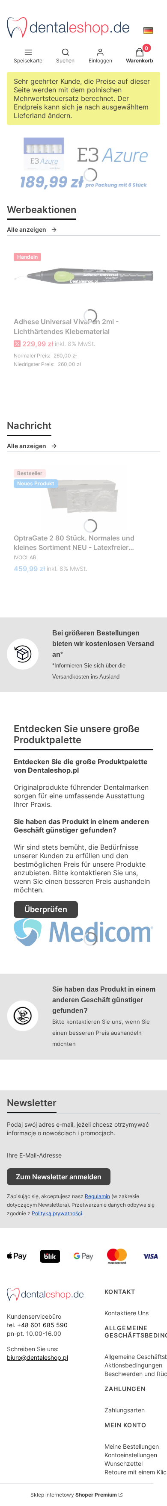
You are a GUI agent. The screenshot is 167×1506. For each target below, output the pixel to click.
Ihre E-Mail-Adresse (34, 1155)
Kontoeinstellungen (130, 1455)
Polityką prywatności (57, 1213)
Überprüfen (45, 909)
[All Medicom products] (83, 942)
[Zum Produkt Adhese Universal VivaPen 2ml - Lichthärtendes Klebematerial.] (83, 281)
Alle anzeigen (26, 229)
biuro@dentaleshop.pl (37, 1357)
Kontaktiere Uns (126, 1313)
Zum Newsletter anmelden (58, 1176)
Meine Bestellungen (131, 1446)
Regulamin (97, 1196)
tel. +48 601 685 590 (37, 1325)
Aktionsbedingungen (133, 1365)
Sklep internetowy (73, 1494)
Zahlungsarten (124, 1410)
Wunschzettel (123, 1463)
